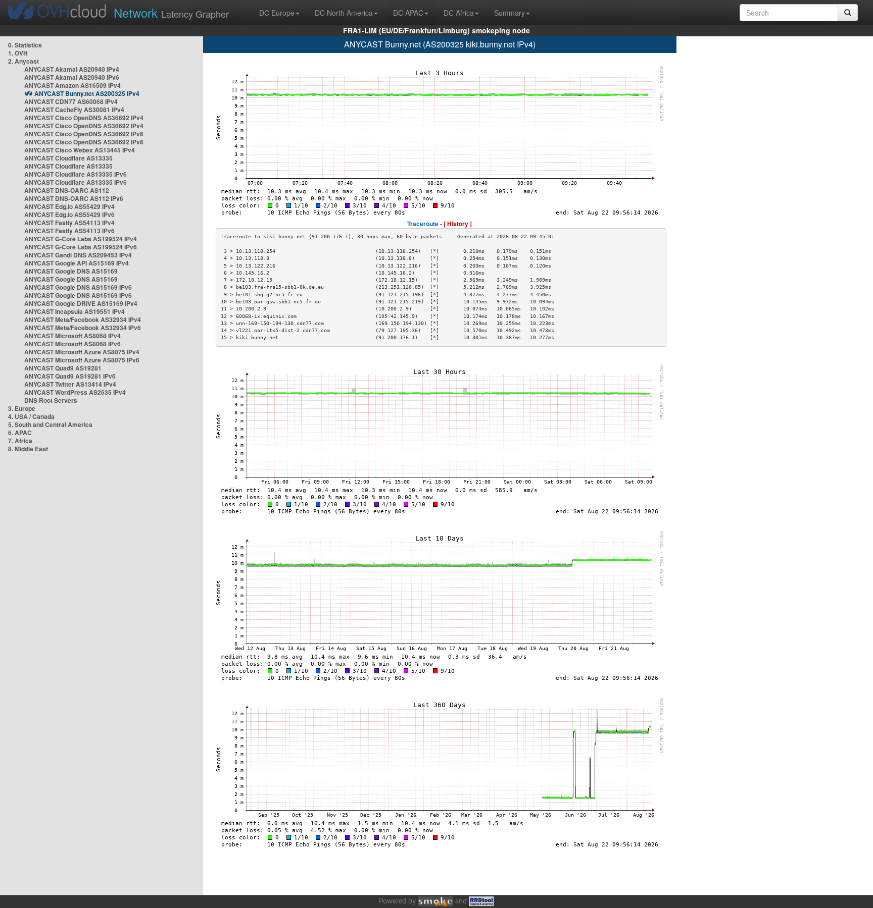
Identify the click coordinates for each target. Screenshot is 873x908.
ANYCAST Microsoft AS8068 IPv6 (72, 343)
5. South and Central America (50, 424)
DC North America (344, 13)
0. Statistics (25, 44)
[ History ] (458, 223)
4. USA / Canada (31, 416)
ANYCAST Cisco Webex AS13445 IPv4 (79, 149)
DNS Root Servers (50, 400)
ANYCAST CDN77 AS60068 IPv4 (71, 101)
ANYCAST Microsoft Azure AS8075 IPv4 (81, 351)
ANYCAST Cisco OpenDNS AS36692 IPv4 (83, 117)
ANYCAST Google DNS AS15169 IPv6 (78, 287)
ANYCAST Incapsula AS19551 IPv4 (74, 311)
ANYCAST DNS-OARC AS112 (66, 190)
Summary (509, 13)
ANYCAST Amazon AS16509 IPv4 (72, 85)
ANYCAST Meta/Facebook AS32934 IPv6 (82, 327)
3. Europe (21, 408)
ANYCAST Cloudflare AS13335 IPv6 (75, 174)
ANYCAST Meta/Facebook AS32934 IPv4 (82, 319)
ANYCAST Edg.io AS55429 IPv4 (69, 206)
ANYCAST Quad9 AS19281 (63, 367)
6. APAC (20, 432)
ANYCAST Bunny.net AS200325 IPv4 (86, 93)
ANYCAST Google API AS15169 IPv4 (76, 263)
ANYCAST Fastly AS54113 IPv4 (69, 222)
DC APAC (408, 13)
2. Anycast (23, 61)
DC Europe (277, 13)
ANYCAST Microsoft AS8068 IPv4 (72, 335)
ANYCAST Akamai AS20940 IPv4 (71, 69)
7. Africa (20, 440)
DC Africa (459, 13)
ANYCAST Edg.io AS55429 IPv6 (69, 214)
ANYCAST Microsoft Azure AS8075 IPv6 (81, 359)
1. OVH (18, 53)
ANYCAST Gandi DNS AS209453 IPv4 (78, 254)
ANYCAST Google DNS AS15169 (71, 271)
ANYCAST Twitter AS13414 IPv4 (70, 384)
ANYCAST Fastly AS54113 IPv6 (69, 230)
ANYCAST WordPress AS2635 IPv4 (75, 392)
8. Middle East (28, 448)
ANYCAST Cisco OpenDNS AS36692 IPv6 (83, 133)
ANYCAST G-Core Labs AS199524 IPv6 (80, 246)
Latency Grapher (171, 12)
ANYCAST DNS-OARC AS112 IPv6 (73, 198)
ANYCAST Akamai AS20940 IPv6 (71, 77)
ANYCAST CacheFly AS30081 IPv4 (74, 109)
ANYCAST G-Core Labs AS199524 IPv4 (80, 238)
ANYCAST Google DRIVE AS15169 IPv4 (80, 303)
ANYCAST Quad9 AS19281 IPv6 (70, 376)
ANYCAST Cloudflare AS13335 (68, 158)
